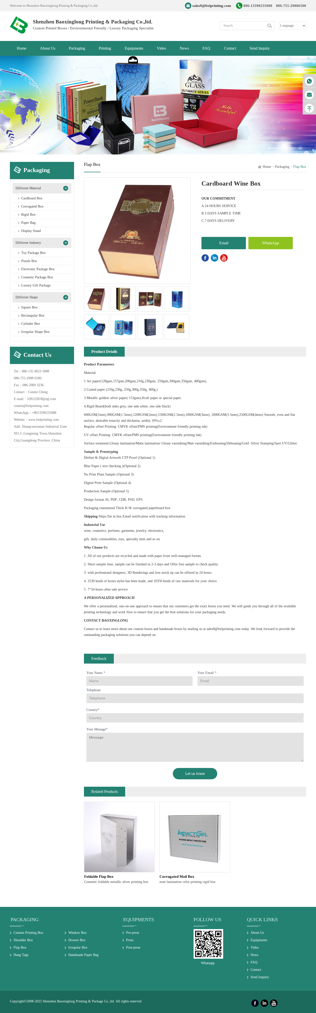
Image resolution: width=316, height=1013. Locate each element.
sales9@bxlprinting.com (211, 6)
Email (223, 243)
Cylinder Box (30, 323)
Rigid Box (28, 214)
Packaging (282, 167)
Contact (256, 970)
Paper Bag (28, 223)
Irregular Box (77, 947)
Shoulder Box (23, 940)
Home (267, 167)
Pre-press (132, 933)
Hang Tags (21, 955)
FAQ (254, 962)
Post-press (133, 947)
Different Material (28, 188)
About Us (257, 933)
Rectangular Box (32, 315)
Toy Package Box (33, 253)
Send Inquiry (260, 977)
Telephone (93, 690)
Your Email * (207, 673)
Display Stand (31, 231)
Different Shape (27, 297)
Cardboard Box (31, 198)
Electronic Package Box (38, 269)
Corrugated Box (32, 206)
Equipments (138, 919)
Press (129, 940)
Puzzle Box (29, 261)
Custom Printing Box (28, 933)
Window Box (77, 933)
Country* (92, 710)
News (254, 955)
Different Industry (28, 243)
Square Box (29, 307)
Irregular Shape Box (35, 332)
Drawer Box (76, 940)
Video (255, 947)
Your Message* (97, 729)
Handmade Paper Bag (83, 955)
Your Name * (95, 673)
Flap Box (20, 947)
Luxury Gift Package (36, 285)
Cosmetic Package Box (37, 277)
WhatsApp (270, 243)
